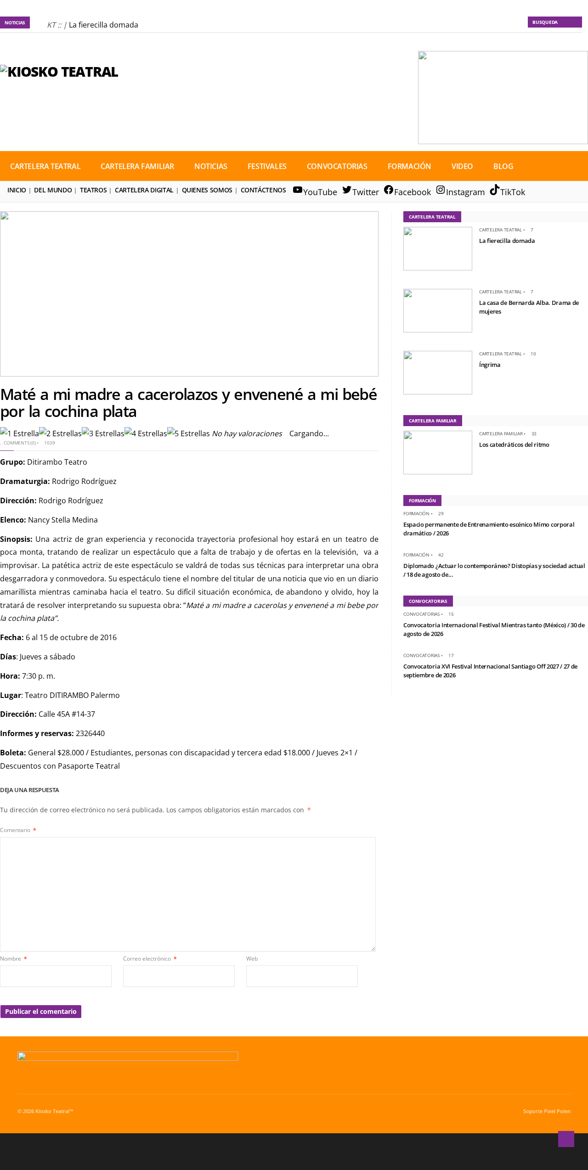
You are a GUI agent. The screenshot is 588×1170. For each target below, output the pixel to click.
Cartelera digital (144, 190)
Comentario (18, 830)
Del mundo (53, 190)
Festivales (267, 166)
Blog (503, 166)
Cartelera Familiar (137, 166)
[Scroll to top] (566, 1139)
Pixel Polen (557, 1111)
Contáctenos (263, 190)
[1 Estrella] (19, 433)
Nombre (13, 958)
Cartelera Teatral (45, 166)
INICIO (16, 190)
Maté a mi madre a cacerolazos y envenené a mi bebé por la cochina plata (188, 402)
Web (252, 958)
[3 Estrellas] (103, 433)
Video (462, 166)
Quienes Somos (207, 190)
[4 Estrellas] (145, 433)
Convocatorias (337, 166)
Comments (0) (19, 442)
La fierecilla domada (103, 25)
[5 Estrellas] (188, 433)
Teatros (93, 190)
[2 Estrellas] (60, 433)
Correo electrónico (150, 958)
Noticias (210, 166)
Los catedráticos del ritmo (514, 444)
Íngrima (490, 364)
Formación (409, 166)
